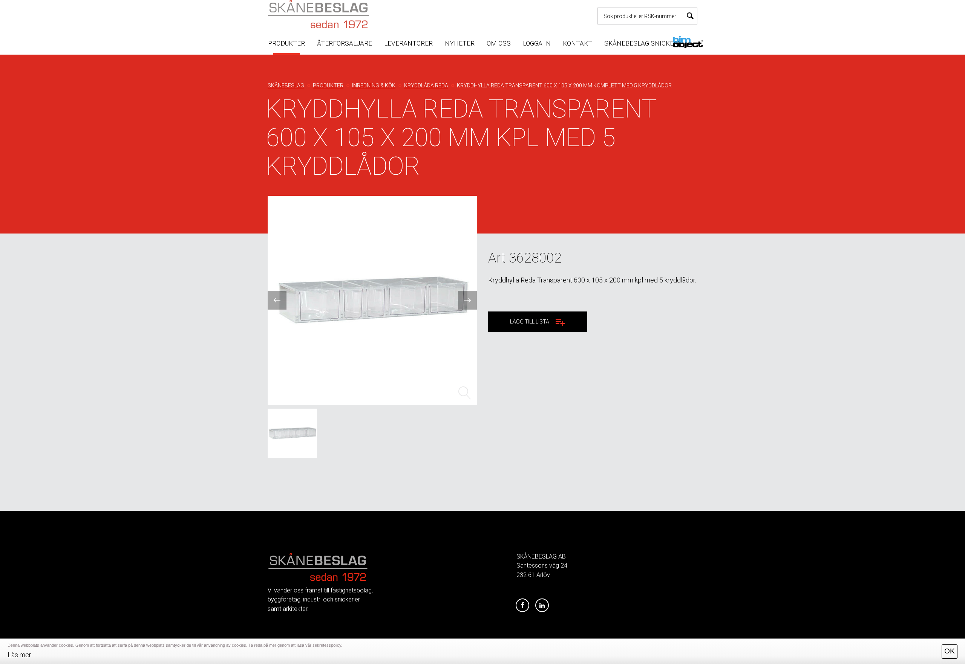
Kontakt (577, 43)
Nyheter (460, 43)
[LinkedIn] (542, 605)
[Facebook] (522, 605)
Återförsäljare (344, 43)
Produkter (286, 43)
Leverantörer (408, 43)
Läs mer (19, 655)
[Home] (337, 14)
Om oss (499, 43)
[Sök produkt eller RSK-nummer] (689, 16)
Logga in (537, 43)
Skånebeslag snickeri (642, 43)
